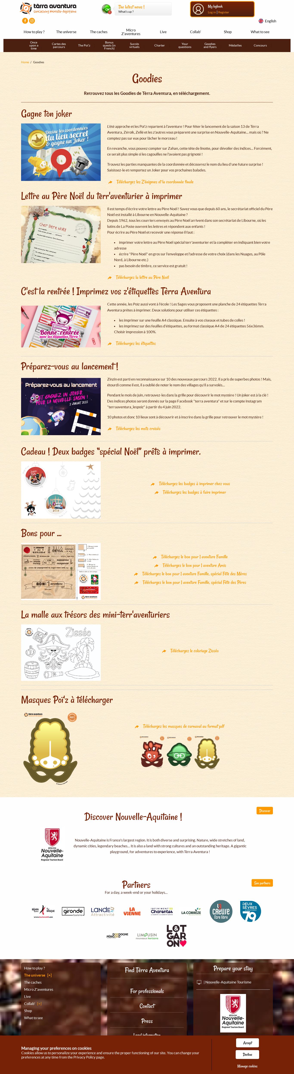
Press (147, 1021)
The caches (98, 32)
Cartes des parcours (59, 45)
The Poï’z (84, 45)
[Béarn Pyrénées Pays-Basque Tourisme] (43, 915)
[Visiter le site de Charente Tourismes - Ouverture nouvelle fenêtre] (161, 913)
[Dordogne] (117, 937)
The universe (66, 32)
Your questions (184, 45)
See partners (262, 883)
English (270, 21)
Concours (260, 45)
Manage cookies (247, 1066)
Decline (247, 1054)
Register (223, 12)
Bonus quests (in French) (109, 45)
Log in (212, 12)
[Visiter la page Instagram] (32, 21)
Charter (159, 45)
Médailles (235, 45)
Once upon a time (33, 45)
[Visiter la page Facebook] (25, 21)
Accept (247, 1042)
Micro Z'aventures (130, 32)
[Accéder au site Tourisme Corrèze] (191, 913)
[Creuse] (221, 920)
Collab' (195, 32)
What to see (260, 32)
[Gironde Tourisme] (73, 914)
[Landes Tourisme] (102, 913)
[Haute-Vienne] (147, 938)
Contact (147, 1006)
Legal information (147, 1035)
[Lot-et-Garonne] (176, 946)
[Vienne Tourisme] (132, 916)
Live (163, 32)
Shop (228, 32)
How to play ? (34, 32)
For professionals (147, 991)
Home (25, 62)
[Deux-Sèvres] (250, 920)
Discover (264, 810)
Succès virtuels (134, 45)
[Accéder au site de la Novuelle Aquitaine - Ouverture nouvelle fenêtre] (233, 1030)
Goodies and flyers (210, 45)
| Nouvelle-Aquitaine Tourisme (227, 982)
